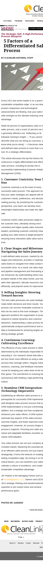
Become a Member (13, 534)
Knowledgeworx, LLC (14, 479)
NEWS (6, 521)
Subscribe (36, 543)
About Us (12, 543)
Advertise (21, 543)
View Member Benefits (28, 534)
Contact (28, 543)
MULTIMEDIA (15, 521)
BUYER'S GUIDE (27, 521)
